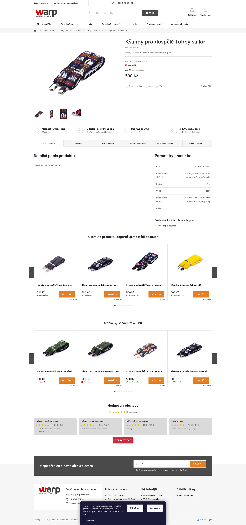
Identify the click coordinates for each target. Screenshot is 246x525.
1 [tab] (115, 305)
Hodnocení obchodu (123, 405)
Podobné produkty (196, 143)
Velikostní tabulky (186, 495)
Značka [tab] (108, 143)
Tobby (207, 191)
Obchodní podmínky (41, 3)
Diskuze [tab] (78, 143)
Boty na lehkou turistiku (152, 495)
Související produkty (166, 143)
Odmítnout (135, 508)
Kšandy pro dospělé (167, 226)
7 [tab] (128, 305)
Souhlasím (155, 508)
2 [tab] (117, 305)
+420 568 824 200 (77, 499)
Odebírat (197, 464)
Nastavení (90, 520)
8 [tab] (131, 305)
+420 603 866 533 (77, 503)
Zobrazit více (123, 440)
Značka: (206, 86)
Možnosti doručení (136, 70)
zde (84, 514)
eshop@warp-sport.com (79, 495)
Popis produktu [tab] (48, 143)
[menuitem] (46, 24)
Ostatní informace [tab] (138, 143)
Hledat (150, 13)
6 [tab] (126, 305)
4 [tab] (121, 305)
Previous (31, 272)
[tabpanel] (56, 272)
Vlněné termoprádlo (151, 499)
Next (214, 272)
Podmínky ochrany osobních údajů (65, 3)
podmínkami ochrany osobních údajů (172, 470)
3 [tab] (119, 305)
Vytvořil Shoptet (206, 520)
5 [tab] (124, 305)
